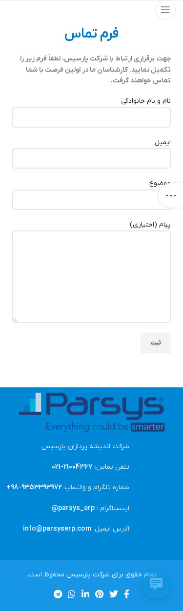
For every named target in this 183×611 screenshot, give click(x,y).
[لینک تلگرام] (58, 594)
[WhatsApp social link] (72, 594)
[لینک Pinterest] (99, 594)
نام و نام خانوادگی (146, 101)
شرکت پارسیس (88, 574)
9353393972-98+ (34, 487)
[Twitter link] (113, 594)
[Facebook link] (126, 594)
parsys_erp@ (73, 508)
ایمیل (163, 142)
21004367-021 (72, 467)
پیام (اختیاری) (150, 224)
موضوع (160, 183)
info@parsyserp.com (57, 529)
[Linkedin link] (85, 594)
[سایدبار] (171, 195)
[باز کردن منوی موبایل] (165, 9)
